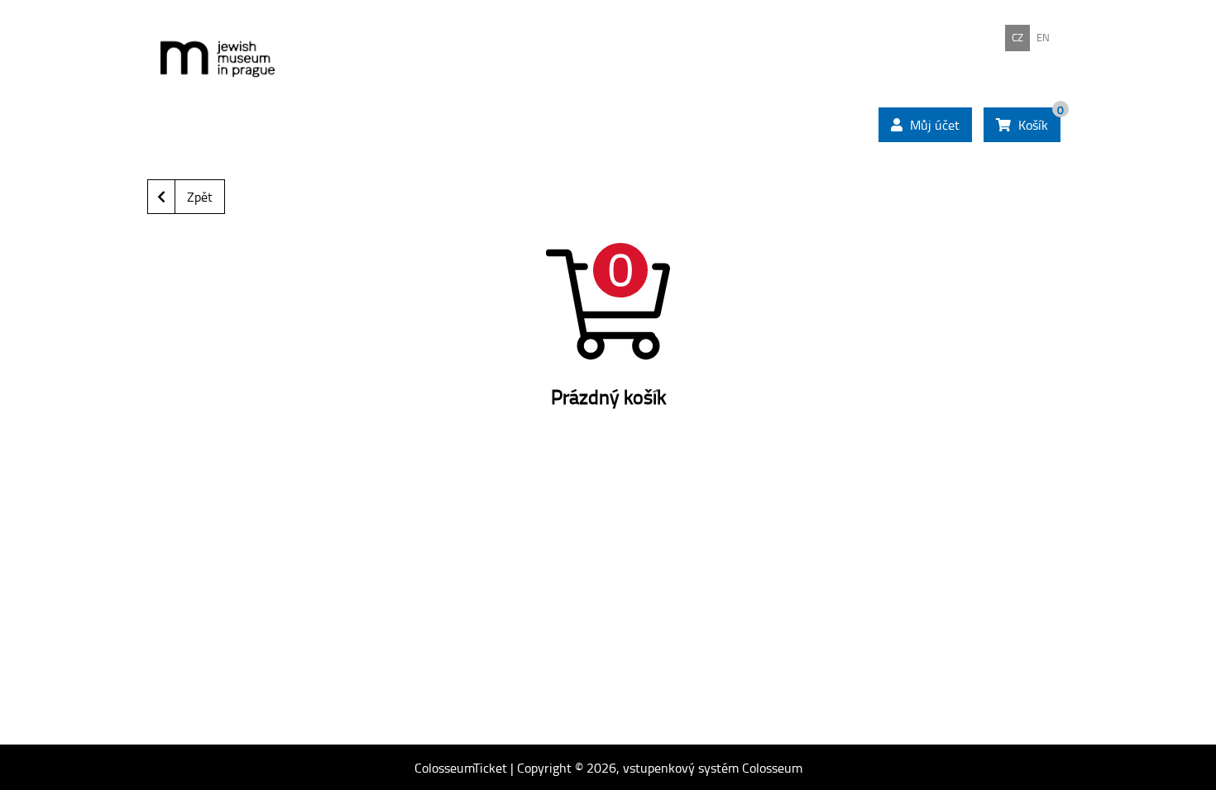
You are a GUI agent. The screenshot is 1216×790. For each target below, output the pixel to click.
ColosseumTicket (460, 768)
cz (1017, 37)
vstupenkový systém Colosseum (712, 768)
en (1043, 37)
